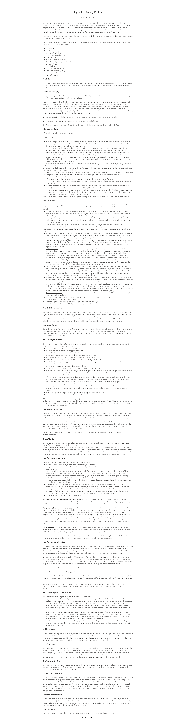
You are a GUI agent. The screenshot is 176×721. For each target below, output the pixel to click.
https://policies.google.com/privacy (94, 304)
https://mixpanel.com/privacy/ (87, 302)
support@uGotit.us (92, 121)
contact (98, 640)
